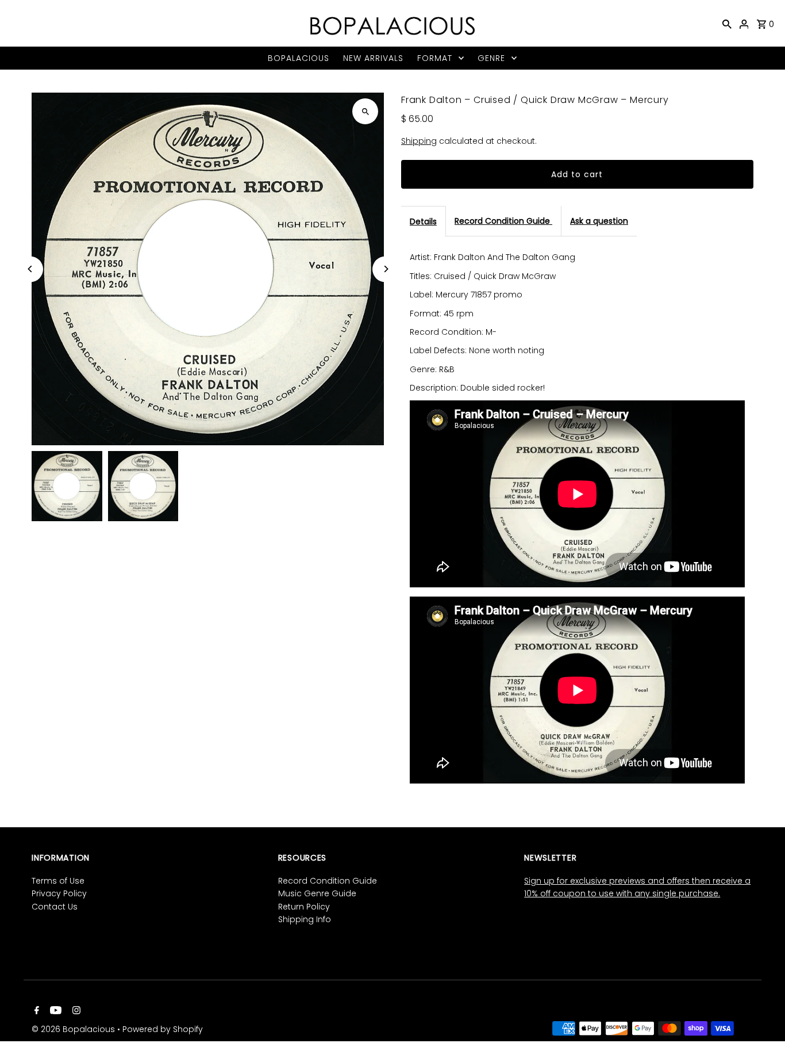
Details (423, 221)
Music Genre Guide (317, 893)
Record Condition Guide (503, 221)
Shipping (419, 141)
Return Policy (304, 906)
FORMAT (434, 58)
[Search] (726, 23)
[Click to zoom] (365, 111)
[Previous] (30, 269)
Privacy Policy (59, 893)
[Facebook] (35, 1011)
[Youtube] (54, 1011)
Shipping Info (304, 919)
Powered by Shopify (162, 1029)
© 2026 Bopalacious (74, 1029)
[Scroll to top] (761, 1017)
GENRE (491, 58)
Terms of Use (58, 880)
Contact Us (55, 906)
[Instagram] (75, 1011)
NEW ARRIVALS (373, 58)
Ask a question (599, 221)
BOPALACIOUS (298, 58)
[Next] (385, 269)
